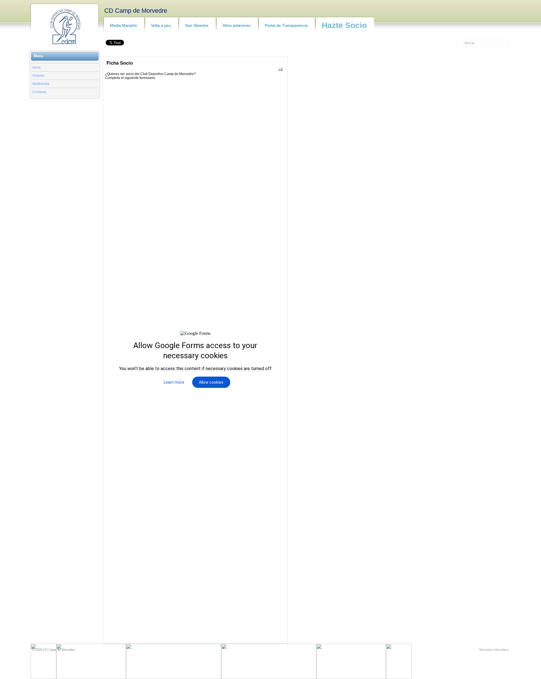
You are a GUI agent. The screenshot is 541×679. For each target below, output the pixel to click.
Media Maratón (123, 25)
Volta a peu (161, 25)
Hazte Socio (344, 25)
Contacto (39, 92)
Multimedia (40, 84)
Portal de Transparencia (286, 25)
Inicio (36, 67)
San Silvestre (197, 25)
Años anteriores (237, 25)
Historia (38, 76)
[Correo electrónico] (280, 71)
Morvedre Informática (494, 649)
